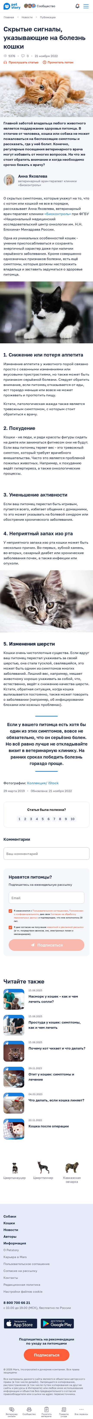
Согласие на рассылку (20, 1271)
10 (73, 819)
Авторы (9, 1236)
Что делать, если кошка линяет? (56, 1100)
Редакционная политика (21, 1284)
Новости (10, 1230)
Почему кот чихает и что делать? (57, 1048)
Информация (14, 1243)
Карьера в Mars (15, 1257)
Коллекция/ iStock (43, 783)
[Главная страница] (11, 9)
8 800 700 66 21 (16, 1302)
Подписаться (46, 1355)
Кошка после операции (49, 1126)
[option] (46, 999)
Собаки (9, 1216)
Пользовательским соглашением (50, 910)
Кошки (9, 1223)
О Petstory (11, 1250)
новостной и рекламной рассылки (65, 927)
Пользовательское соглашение (26, 1264)
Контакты (10, 1277)
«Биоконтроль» (57, 214)
